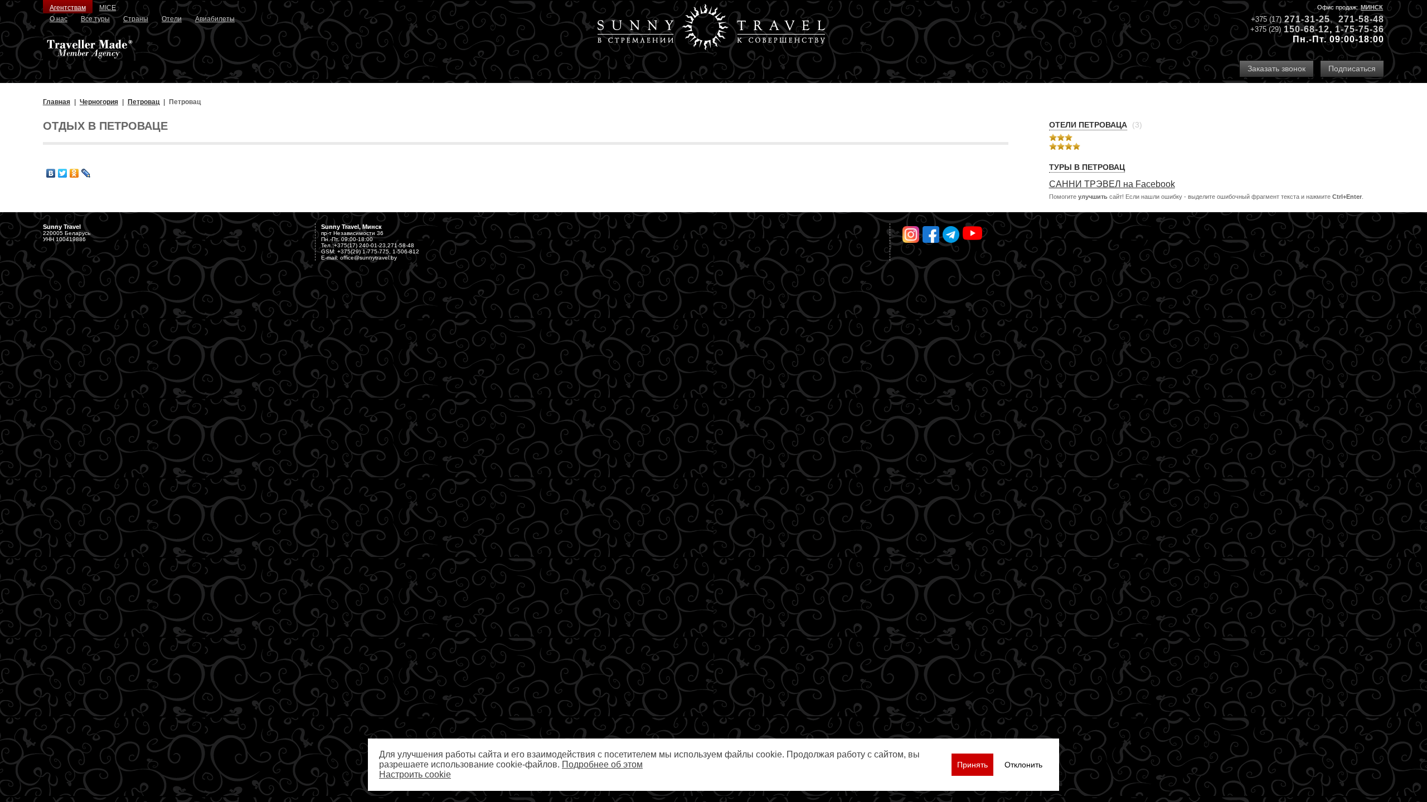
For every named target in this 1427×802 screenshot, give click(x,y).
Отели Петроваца (1088, 124)
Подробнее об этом (602, 764)
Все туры (95, 19)
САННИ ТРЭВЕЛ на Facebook (1112, 184)
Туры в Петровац (1087, 167)
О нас (58, 19)
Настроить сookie (415, 774)
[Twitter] (63, 173)
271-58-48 (1361, 19)
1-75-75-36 (1359, 29)
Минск (1372, 7)
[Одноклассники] (74, 173)
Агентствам (68, 8)
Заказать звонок (1276, 68)
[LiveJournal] (86, 173)
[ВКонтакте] (51, 173)
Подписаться (1352, 68)
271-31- (1301, 19)
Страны (135, 19)
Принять (972, 764)
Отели (172, 19)
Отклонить (1023, 764)
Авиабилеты (215, 19)
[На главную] (711, 28)
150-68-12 (1306, 29)
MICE (107, 8)
